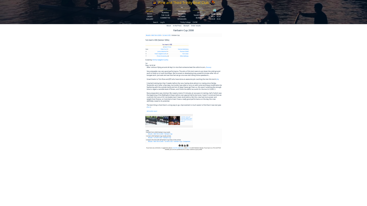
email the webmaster (178, 148)
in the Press (177, 26)
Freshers (182, 11)
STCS (199, 12)
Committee (165, 18)
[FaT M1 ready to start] (162, 124)
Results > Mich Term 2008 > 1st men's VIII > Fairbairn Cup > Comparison (169, 141)
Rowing (165, 12)
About (168, 26)
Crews (150, 16)
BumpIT (199, 18)
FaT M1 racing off (185, 117)
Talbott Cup (199, 15)
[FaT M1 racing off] (151, 124)
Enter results (196, 26)
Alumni (182, 16)
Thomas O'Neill (184, 51)
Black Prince (167, 47)
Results (149, 11)
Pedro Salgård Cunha (161, 54)
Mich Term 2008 (156, 35)
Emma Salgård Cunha (160, 60)
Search (155, 22)
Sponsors (181, 19)
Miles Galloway (184, 56)
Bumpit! (186, 26)
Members (182, 14)
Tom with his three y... (186, 119)
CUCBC (195, 22)
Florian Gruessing (162, 56)
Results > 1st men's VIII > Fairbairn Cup (159, 137)
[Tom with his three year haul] (174, 124)
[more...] (182, 121)
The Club (165, 15)
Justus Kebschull (162, 51)
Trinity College (185, 22)
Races (149, 14)
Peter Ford (164, 49)
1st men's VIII (166, 35)
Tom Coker (185, 54)
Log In (162, 22)
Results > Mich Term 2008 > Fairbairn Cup (160, 134)
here (188, 148)
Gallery (149, 19)
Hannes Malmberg (183, 49)
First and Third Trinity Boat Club (183, 2)
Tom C (149, 107)
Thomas (208, 67)
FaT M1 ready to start (186, 118)
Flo (217, 79)
